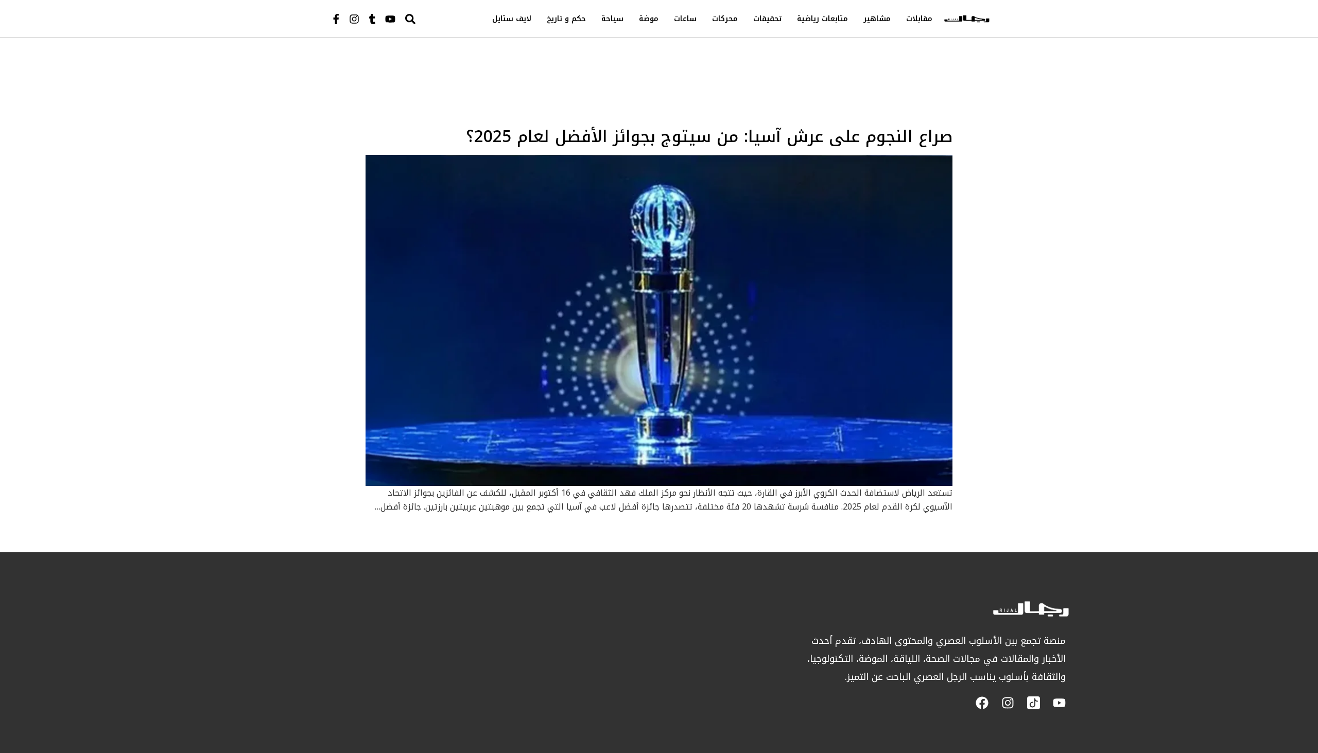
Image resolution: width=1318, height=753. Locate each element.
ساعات (685, 19)
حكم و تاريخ (566, 19)
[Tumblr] (372, 19)
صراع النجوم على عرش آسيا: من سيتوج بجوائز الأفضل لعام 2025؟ (709, 136)
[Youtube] (390, 19)
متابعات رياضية (822, 19)
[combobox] (432, 19)
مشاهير (877, 19)
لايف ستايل (511, 19)
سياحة (612, 19)
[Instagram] (354, 19)
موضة (648, 19)
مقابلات (919, 19)
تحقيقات (767, 19)
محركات (725, 19)
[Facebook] (982, 702)
